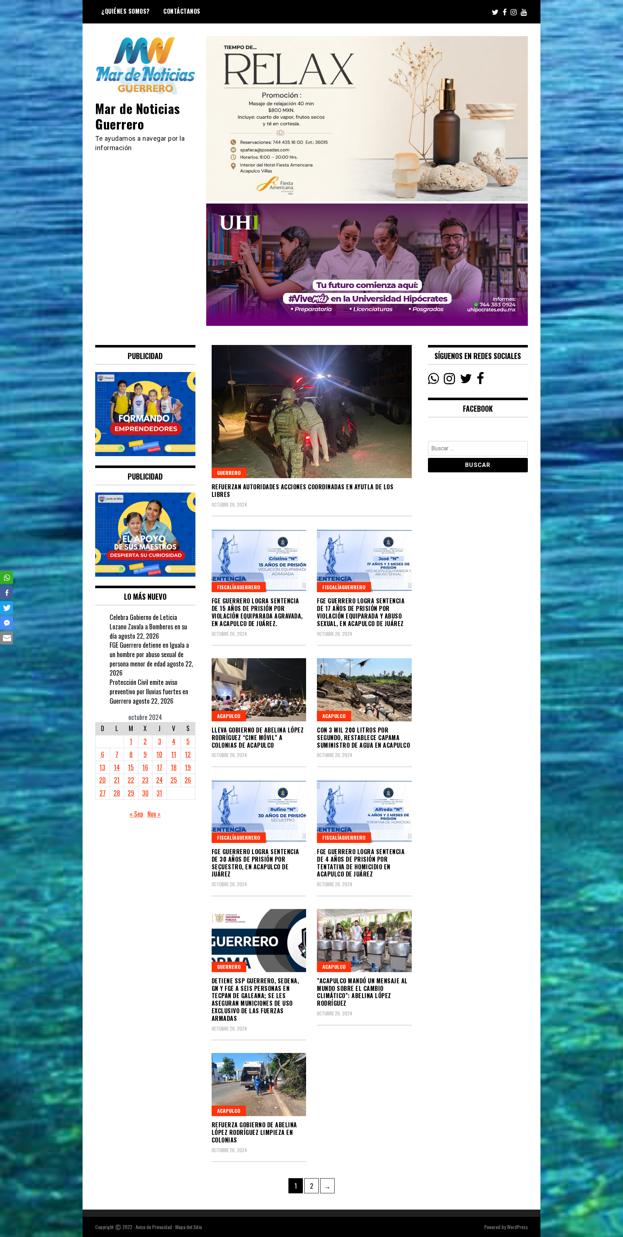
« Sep (136, 813)
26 (188, 779)
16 (145, 767)
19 (188, 767)
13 (102, 767)
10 (159, 754)
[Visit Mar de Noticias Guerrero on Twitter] (466, 380)
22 (131, 779)
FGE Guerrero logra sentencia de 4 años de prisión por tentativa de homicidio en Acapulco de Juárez (361, 862)
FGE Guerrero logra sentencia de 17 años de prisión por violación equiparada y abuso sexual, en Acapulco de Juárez (361, 612)
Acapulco (228, 716)
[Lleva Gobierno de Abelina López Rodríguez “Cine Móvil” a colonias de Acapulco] (259, 689)
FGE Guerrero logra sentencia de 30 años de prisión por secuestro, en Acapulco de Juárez (255, 862)
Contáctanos (181, 11)
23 (145, 779)
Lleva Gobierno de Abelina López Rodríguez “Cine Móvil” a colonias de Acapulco (258, 737)
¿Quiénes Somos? (125, 11)
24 (159, 779)
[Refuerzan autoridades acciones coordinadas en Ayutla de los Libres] (312, 411)
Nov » (154, 813)
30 (145, 792)
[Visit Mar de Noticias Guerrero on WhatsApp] (433, 380)
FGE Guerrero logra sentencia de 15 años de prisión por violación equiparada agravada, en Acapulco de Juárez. (257, 612)
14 (117, 767)
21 (117, 779)
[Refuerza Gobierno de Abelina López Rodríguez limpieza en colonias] (259, 1084)
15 (131, 767)
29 (131, 792)
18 (174, 767)
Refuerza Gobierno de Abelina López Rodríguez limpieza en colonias (254, 1132)
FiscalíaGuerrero (238, 587)
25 (174, 779)
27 (103, 792)
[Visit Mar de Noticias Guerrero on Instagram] (449, 380)
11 (173, 754)
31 (159, 792)
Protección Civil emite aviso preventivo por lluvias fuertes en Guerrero (149, 691)
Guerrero (229, 472)
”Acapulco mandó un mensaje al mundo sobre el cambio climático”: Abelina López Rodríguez (362, 991)
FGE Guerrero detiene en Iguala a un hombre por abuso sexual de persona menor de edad (149, 654)
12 (188, 754)
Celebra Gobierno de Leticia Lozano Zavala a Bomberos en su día (148, 626)
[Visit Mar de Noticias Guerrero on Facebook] (480, 380)
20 (102, 779)
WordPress (517, 1227)
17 (159, 767)
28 (117, 792)
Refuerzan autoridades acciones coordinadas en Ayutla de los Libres (303, 490)
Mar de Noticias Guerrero (137, 116)
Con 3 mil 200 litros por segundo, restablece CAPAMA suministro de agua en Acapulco (363, 737)
